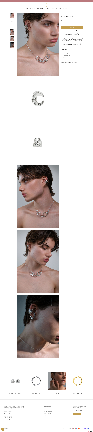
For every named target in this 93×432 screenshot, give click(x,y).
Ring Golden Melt (77, 393)
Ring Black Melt (36, 393)
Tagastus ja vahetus (47, 413)
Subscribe (76, 413)
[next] (89, 382)
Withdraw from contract (48, 415)
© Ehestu (6, 428)
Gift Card (54, 8)
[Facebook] (4, 419)
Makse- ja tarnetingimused (48, 409)
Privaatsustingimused (48, 411)
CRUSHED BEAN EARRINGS (15, 393)
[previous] (3, 382)
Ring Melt (57, 393)
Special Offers (63, 8)
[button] (90, 431)
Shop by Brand (40, 8)
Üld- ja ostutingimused (48, 408)
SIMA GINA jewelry (65, 14)
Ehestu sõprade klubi (47, 406)
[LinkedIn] (9, 419)
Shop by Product (30, 8)
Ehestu (48, 8)
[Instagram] (7, 419)
